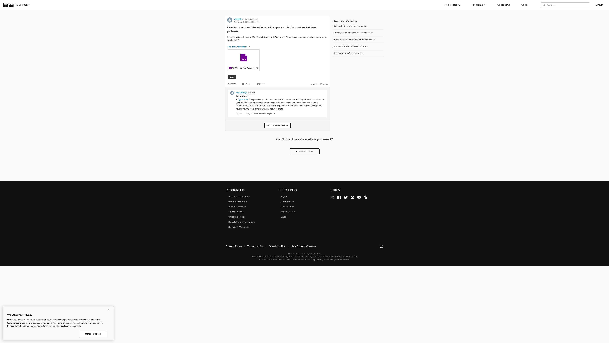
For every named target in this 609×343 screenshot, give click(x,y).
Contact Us (503, 4)
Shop (524, 4)
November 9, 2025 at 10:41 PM (246, 22)
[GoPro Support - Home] (16, 5)
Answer (249, 83)
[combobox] (568, 5)
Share (262, 84)
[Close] (108, 309)
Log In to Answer (277, 125)
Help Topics (451, 4)
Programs (477, 4)
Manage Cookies (93, 334)
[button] (257, 68)
